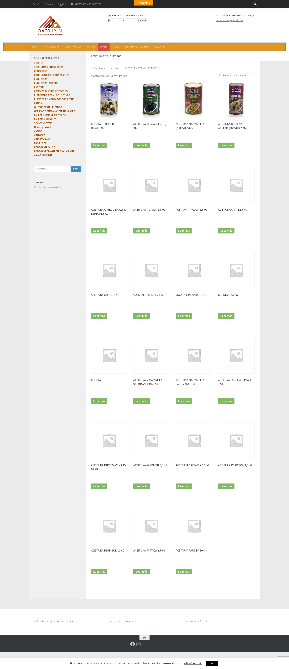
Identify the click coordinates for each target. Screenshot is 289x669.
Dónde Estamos (72, 46)
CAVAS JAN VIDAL (43, 155)
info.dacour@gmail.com (229, 20)
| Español (36, 4)
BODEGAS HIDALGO (44, 147)
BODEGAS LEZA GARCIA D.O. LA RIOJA (54, 151)
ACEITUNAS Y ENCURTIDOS (48, 67)
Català (49, 4)
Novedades (160, 46)
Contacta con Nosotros (136, 46)
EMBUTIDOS (40, 79)
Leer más (99, 145)
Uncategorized (42, 127)
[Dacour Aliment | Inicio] (50, 25)
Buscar (143, 20)
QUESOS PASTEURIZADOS (48, 107)
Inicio (34, 46)
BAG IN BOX (40, 143)
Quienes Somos (50, 46)
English (61, 4)
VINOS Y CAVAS (42, 139)
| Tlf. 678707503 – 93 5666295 (85, 4)
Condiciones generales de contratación (57, 621)
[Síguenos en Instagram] (138, 644)
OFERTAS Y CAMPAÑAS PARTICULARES (54, 111)
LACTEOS (39, 87)
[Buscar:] (52, 169)
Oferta (103, 46)
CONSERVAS (40, 71)
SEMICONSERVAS (43, 123)
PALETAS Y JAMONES (45, 119)
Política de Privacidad (124, 621)
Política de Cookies (198, 621)
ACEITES (38, 63)
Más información (193, 663)
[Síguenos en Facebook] (132, 644)
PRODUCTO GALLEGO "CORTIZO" (52, 75)
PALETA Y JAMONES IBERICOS (50, 115)
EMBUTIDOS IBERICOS (46, 83)
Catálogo (90, 46)
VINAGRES (39, 135)
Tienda (116, 46)
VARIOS (38, 131)
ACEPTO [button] (212, 663)
